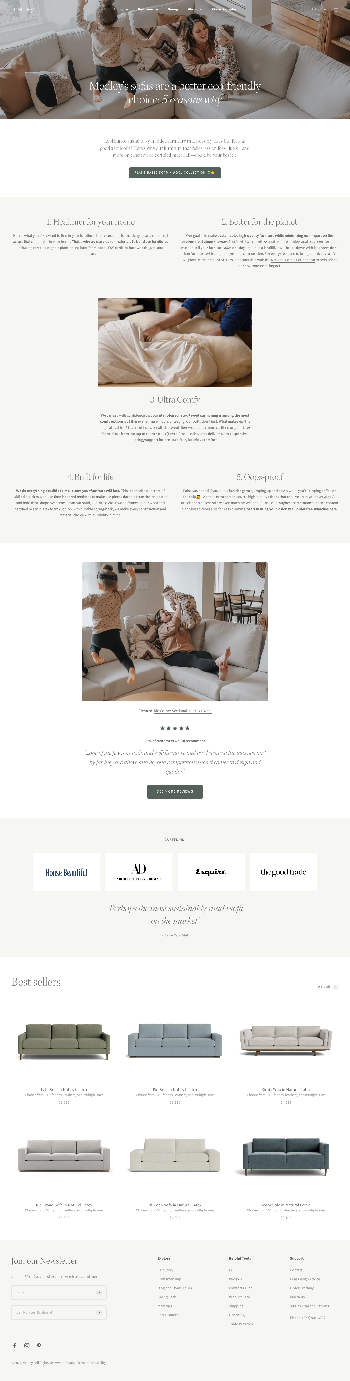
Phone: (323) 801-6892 (307, 1317)
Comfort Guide (240, 1288)
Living (119, 9)
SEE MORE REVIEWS (175, 791)
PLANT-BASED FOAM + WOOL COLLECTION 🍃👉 (175, 172)
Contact (296, 1270)
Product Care (239, 1297)
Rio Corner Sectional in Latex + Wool (183, 711)
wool (102, 247)
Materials (165, 1306)
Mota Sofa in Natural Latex (286, 1205)
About (193, 9)
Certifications (168, 1315)
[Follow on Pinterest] (39, 1345)
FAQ (232, 1270)
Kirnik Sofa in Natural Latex (286, 1090)
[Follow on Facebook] (14, 1345)
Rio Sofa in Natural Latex (175, 1090)
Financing (237, 1315)
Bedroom (145, 9)
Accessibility (97, 1362)
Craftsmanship (169, 1279)
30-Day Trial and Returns (309, 1306)
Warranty (297, 1297)
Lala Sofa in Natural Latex (64, 1090)
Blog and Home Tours (175, 1288)
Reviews (235, 1279)
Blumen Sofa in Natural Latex (175, 1205)
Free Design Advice (305, 1279)
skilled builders (26, 496)
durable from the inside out (145, 496)
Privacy (70, 1362)
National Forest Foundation (293, 260)
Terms (81, 1362)
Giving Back (167, 1297)
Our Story (165, 1270)
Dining (173, 9)
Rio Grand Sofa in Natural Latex (64, 1205)
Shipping (236, 1306)
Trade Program (241, 1324)
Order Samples (224, 9)
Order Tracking (302, 1288)
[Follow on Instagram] (27, 1345)
